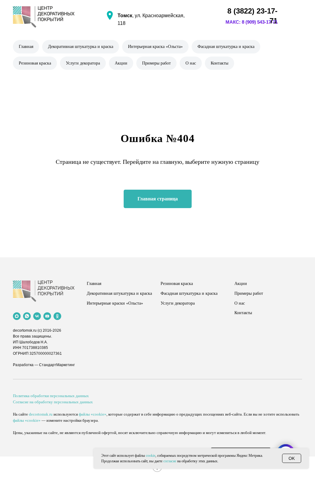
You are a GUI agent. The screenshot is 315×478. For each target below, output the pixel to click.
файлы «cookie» (92, 414)
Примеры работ (156, 63)
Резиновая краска (35, 63)
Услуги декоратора (83, 63)
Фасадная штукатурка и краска (225, 46)
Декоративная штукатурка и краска (80, 46)
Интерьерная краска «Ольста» (155, 46)
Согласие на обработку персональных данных (53, 402)
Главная (26, 46)
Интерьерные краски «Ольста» (115, 303)
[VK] (37, 316)
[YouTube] (47, 316)
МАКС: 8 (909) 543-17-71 (251, 22)
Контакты (219, 63)
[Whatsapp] (27, 316)
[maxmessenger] (17, 316)
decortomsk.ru (25, 330)
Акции (121, 63)
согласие (169, 461)
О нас (190, 63)
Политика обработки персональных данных (51, 395)
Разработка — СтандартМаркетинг (44, 365)
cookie (150, 455)
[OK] (57, 316)
